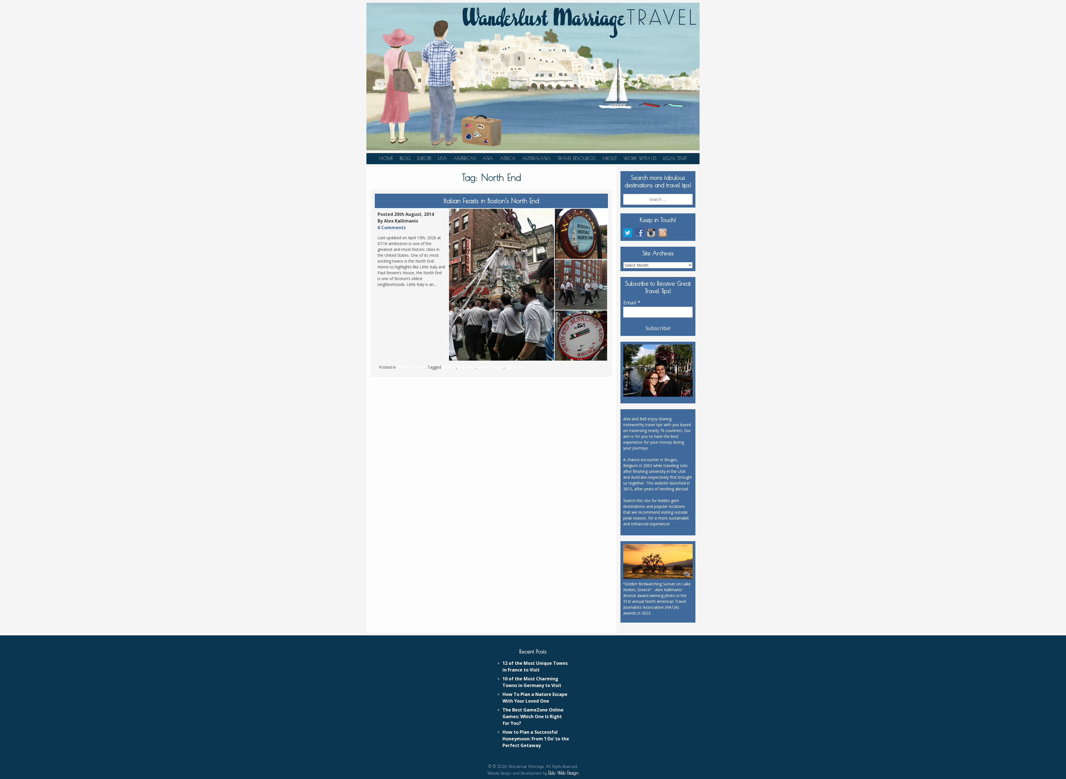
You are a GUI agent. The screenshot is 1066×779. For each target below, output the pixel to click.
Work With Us (639, 158)
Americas (465, 158)
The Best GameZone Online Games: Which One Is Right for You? (533, 716)
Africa (508, 158)
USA (442, 158)
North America (411, 367)
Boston (449, 367)
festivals (466, 367)
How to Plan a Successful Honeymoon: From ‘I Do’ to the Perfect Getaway (535, 738)
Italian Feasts (490, 367)
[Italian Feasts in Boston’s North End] (528, 284)
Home (386, 158)
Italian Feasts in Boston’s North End (491, 200)
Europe (424, 158)
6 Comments (392, 227)
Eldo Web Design (563, 772)
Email (631, 303)
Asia (487, 158)
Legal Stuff (675, 158)
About (609, 158)
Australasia (536, 158)
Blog (405, 158)
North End (516, 367)
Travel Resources (576, 158)
